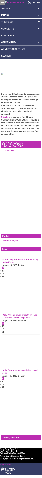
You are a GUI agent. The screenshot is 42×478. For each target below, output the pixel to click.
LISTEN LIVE (8, 150)
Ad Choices (5, 464)
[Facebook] (4, 144)
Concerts (7, 28)
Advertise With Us (13, 49)
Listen (36, 2)
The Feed (7, 22)
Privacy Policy (6, 453)
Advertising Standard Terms (13, 456)
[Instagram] (15, 144)
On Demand (8, 42)
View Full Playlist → (11, 241)
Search (6, 55)
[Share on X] (3, 273)
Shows (5, 8)
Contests (7, 35)
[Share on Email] (3, 276)
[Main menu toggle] (2, 2)
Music (5, 15)
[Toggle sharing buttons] (3, 268)
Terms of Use (19, 453)
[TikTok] (20, 144)
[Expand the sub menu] (38, 8)
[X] (10, 144)
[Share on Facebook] (3, 271)
